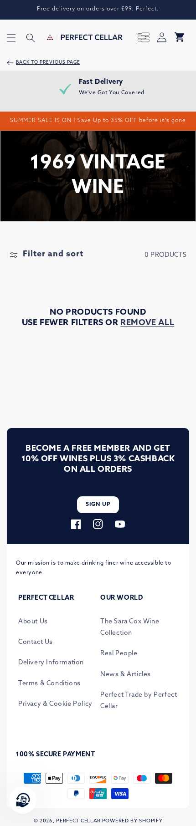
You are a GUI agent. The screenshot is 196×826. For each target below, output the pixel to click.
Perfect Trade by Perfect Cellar (138, 701)
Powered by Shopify (132, 821)
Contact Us (35, 642)
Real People (119, 653)
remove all (147, 323)
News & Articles (125, 674)
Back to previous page (48, 62)
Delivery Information (51, 662)
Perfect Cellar (78, 821)
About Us (33, 621)
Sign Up (98, 504)
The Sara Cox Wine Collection (129, 627)
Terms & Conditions (49, 683)
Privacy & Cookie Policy (55, 704)
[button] (11, 38)
